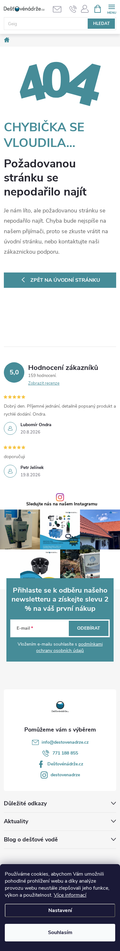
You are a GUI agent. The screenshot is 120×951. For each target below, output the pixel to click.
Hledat (101, 24)
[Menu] (111, 8)
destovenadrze (65, 775)
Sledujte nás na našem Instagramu (61, 504)
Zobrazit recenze (44, 383)
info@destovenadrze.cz (65, 742)
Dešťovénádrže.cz (65, 764)
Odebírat (88, 628)
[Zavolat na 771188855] (73, 9)
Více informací (70, 895)
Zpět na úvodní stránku (65, 280)
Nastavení (60, 910)
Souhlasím (60, 932)
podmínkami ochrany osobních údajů (69, 647)
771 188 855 (65, 753)
